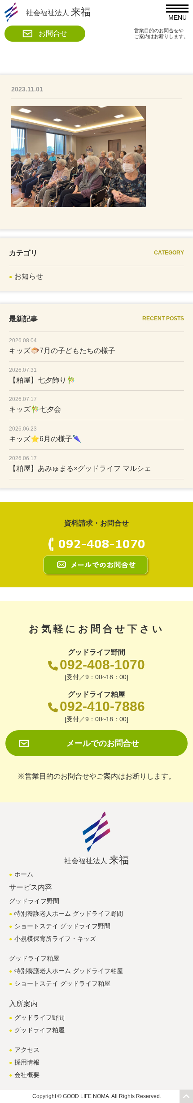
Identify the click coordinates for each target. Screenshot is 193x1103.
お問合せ (53, 33)
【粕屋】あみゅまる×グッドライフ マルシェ (80, 468)
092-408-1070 (102, 664)
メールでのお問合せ (102, 743)
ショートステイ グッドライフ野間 (62, 926)
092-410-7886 (102, 706)
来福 (58, 11)
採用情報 (26, 1062)
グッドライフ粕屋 (39, 1030)
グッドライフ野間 (39, 1017)
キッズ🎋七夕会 (35, 409)
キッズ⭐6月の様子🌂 (45, 439)
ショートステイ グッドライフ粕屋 (62, 983)
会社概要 (26, 1074)
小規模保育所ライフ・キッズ (55, 938)
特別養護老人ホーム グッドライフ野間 (68, 913)
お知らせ (28, 276)
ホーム (23, 874)
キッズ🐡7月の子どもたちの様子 (62, 350)
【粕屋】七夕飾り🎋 (42, 380)
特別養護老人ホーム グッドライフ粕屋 (68, 970)
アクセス (26, 1049)
